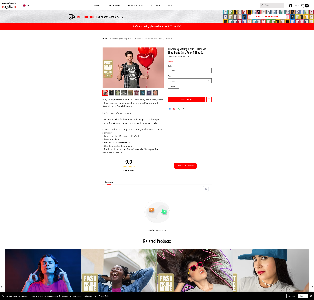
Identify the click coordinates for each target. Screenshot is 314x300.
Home (105, 38)
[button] (305, 5)
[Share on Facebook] (169, 108)
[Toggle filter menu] (206, 189)
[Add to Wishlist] (209, 99)
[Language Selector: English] (25, 5)
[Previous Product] (1, 286)
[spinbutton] (173, 91)
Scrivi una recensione (185, 166)
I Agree (303, 296)
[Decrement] (169, 91)
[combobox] (190, 70)
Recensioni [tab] (109, 182)
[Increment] (177, 91)
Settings (291, 296)
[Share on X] (183, 108)
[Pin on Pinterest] (174, 108)
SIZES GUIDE (174, 26)
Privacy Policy (104, 296)
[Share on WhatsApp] (178, 108)
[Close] (311, 296)
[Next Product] (312, 286)
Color (170, 66)
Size (170, 76)
